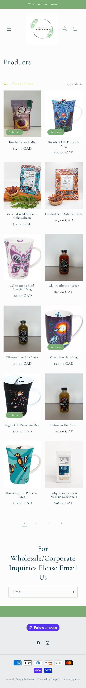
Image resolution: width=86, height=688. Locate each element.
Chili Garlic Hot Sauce (64, 285)
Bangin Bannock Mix (22, 142)
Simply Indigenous (26, 679)
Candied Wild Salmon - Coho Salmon (22, 215)
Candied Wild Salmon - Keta (63, 214)
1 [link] (24, 523)
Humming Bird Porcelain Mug (22, 494)
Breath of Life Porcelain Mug (63, 144)
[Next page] (62, 523)
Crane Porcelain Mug (64, 357)
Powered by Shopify (48, 679)
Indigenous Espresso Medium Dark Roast (64, 494)
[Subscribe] (72, 592)
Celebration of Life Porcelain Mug (22, 287)
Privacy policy (72, 679)
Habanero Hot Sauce (63, 425)
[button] (9, 29)
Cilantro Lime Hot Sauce (22, 357)
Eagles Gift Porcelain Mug (22, 425)
